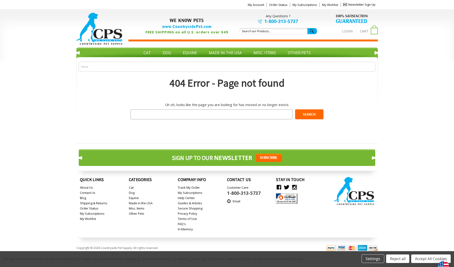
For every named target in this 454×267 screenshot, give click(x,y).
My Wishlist (330, 5)
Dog (167, 52)
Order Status (278, 5)
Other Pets (299, 52)
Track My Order (189, 187)
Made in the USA (225, 52)
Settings (373, 258)
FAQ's (182, 224)
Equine (190, 52)
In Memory (185, 229)
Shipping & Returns (93, 203)
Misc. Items (264, 52)
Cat (147, 52)
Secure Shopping (190, 208)
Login (347, 31)
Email (236, 201)
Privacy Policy (187, 213)
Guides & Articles (190, 203)
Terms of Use (187, 219)
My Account (256, 5)
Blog (83, 198)
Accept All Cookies (431, 258)
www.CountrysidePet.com (187, 26)
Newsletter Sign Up (361, 4)
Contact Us (87, 193)
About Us (86, 187)
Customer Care (244, 190)
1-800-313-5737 (281, 21)
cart (364, 31)
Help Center (186, 198)
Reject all (398, 258)
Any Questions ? (278, 16)
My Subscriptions (304, 5)
